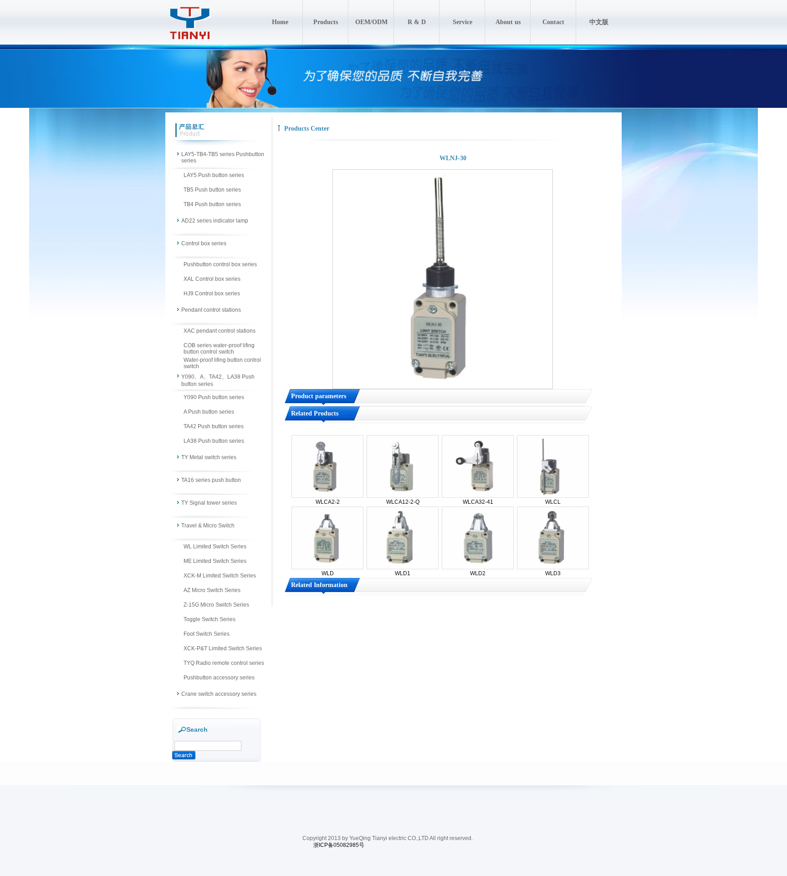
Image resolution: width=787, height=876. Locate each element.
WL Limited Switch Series (215, 546)
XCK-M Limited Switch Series (220, 575)
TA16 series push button (211, 480)
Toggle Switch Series (209, 619)
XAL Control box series (212, 279)
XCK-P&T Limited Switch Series (223, 648)
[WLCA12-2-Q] (403, 496)
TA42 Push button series (214, 426)
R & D (417, 22)
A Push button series (209, 412)
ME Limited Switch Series (215, 561)
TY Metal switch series (208, 457)
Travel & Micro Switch (208, 525)
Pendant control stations (211, 310)
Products (325, 22)
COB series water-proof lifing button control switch (219, 348)
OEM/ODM (371, 22)
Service (462, 22)
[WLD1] (403, 567)
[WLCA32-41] (478, 496)
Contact (553, 22)
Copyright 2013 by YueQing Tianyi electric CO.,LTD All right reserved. (387, 838)
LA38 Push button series (214, 441)
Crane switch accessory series (218, 694)
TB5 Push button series (212, 190)
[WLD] (327, 567)
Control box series (203, 243)
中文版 (598, 22)
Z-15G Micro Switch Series (216, 605)
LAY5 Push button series (214, 175)
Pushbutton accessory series (219, 677)
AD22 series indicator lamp (214, 221)
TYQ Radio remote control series (224, 663)
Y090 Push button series (214, 397)
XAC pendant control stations (220, 331)
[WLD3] (553, 567)
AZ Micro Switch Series (212, 590)
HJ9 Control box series (212, 293)
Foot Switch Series (207, 634)
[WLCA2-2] (327, 496)
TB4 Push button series (212, 204)
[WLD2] (478, 567)
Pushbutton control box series (220, 264)
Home (280, 22)
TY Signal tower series (209, 503)
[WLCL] (553, 496)
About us (508, 22)
